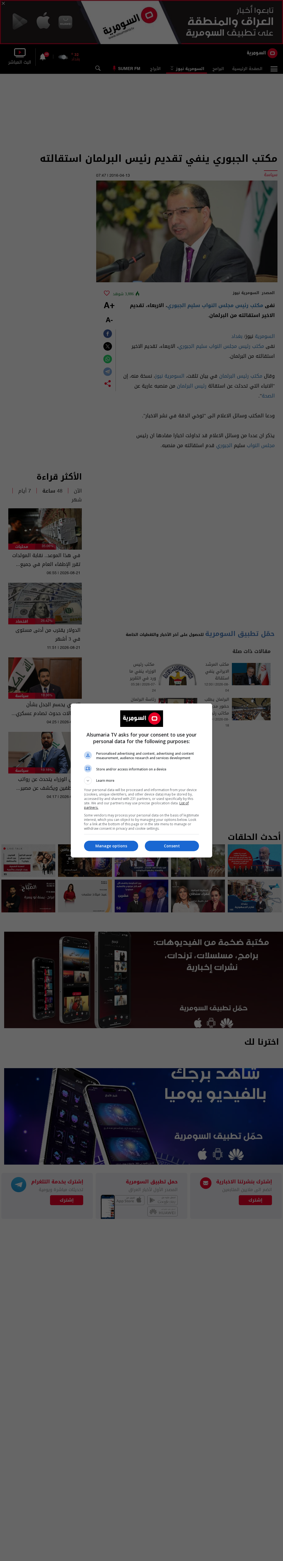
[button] (141, 780)
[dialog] (141, 780)
